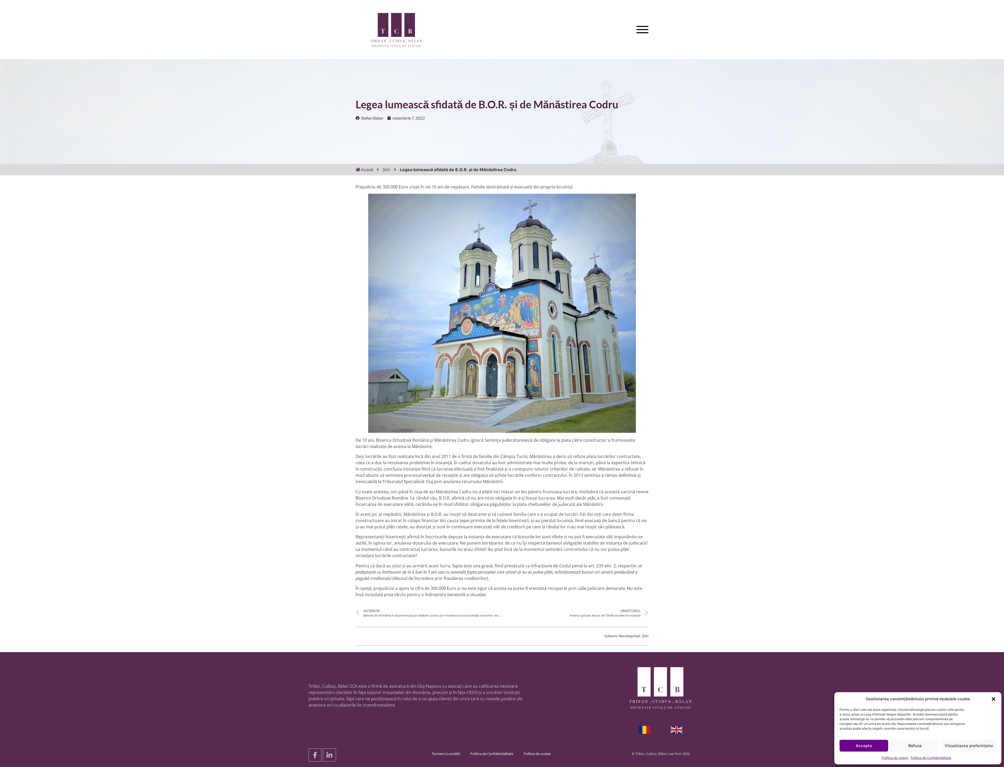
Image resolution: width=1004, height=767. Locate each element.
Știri (386, 169)
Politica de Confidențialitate (931, 758)
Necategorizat (629, 636)
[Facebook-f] (315, 755)
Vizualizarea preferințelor (969, 745)
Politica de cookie (895, 758)
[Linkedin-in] (329, 755)
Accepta (864, 745)
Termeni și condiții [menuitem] (446, 753)
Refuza (915, 745)
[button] (993, 699)
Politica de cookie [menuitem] (537, 753)
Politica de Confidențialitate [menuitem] (491, 753)
